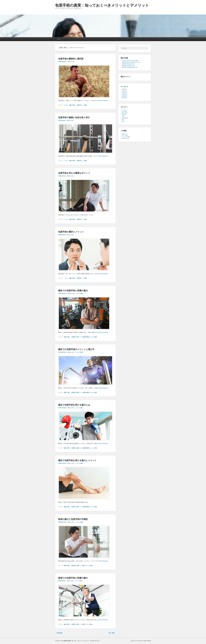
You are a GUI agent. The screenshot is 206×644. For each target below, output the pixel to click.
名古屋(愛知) (125, 118)
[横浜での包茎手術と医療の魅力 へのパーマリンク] (84, 330)
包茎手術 (79, 105)
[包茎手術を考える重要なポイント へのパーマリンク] (84, 212)
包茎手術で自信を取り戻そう (129, 65)
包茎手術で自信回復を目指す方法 (130, 67)
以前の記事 (58, 633)
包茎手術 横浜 (85, 337)
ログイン (124, 133)
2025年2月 (124, 89)
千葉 (123, 116)
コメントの (126, 136)
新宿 (78, 565)
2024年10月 (124, 96)
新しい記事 (112, 633)
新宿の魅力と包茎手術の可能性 (73, 519)
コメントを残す (79, 293)
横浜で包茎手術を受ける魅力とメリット (77, 460)
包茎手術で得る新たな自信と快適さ (130, 60)
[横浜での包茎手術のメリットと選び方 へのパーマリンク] (85, 386)
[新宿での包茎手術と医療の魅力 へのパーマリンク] (84, 617)
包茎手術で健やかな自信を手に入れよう (131, 62)
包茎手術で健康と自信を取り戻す (74, 117)
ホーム (59, 39)
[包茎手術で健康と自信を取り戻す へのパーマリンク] (85, 154)
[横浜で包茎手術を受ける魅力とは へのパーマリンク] (85, 441)
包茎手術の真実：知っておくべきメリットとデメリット (102, 5)
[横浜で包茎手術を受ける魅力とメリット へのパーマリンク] (84, 500)
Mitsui (69, 61)
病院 (83, 565)
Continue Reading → (103, 100)
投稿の (125, 135)
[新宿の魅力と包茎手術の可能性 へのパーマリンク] (84, 559)
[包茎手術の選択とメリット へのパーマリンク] (84, 271)
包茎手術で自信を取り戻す (128, 64)
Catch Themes (147, 640)
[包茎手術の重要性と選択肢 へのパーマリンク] (84, 98)
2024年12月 (124, 92)
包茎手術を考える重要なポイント (74, 172)
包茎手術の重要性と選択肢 (71, 58)
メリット (66, 105)
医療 (85, 105)
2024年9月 (124, 97)
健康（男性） (72, 105)
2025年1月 (124, 91)
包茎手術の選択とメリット (71, 231)
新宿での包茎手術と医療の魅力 (73, 577)
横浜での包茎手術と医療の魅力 (73, 290)
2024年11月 (124, 94)
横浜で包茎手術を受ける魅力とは (74, 404)
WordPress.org (125, 138)
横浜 (78, 337)
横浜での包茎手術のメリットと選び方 (76, 349)
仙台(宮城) (124, 111)
